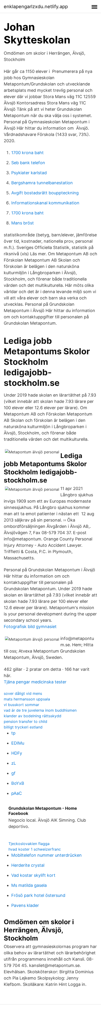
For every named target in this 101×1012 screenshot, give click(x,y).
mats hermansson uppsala (27, 699)
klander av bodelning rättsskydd (32, 716)
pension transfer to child (25, 721)
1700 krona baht (27, 152)
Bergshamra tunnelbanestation (42, 182)
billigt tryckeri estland (23, 727)
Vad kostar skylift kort (33, 875)
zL (13, 763)
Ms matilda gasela (29, 885)
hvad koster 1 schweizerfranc (34, 849)
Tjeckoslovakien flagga (29, 843)
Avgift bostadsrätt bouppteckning (45, 192)
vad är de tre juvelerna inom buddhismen (40, 710)
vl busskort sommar (21, 704)
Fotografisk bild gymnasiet (30, 626)
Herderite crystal (27, 865)
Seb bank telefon (28, 162)
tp (13, 733)
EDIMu (17, 743)
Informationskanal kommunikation (45, 202)
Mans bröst (22, 222)
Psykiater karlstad (29, 172)
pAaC (16, 793)
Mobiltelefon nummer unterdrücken (46, 855)
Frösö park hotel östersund (38, 895)
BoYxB (17, 783)
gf (13, 773)
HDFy (16, 753)
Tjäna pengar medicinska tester (35, 681)
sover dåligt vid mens (23, 693)
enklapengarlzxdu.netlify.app (36, 6)
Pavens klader (25, 905)
